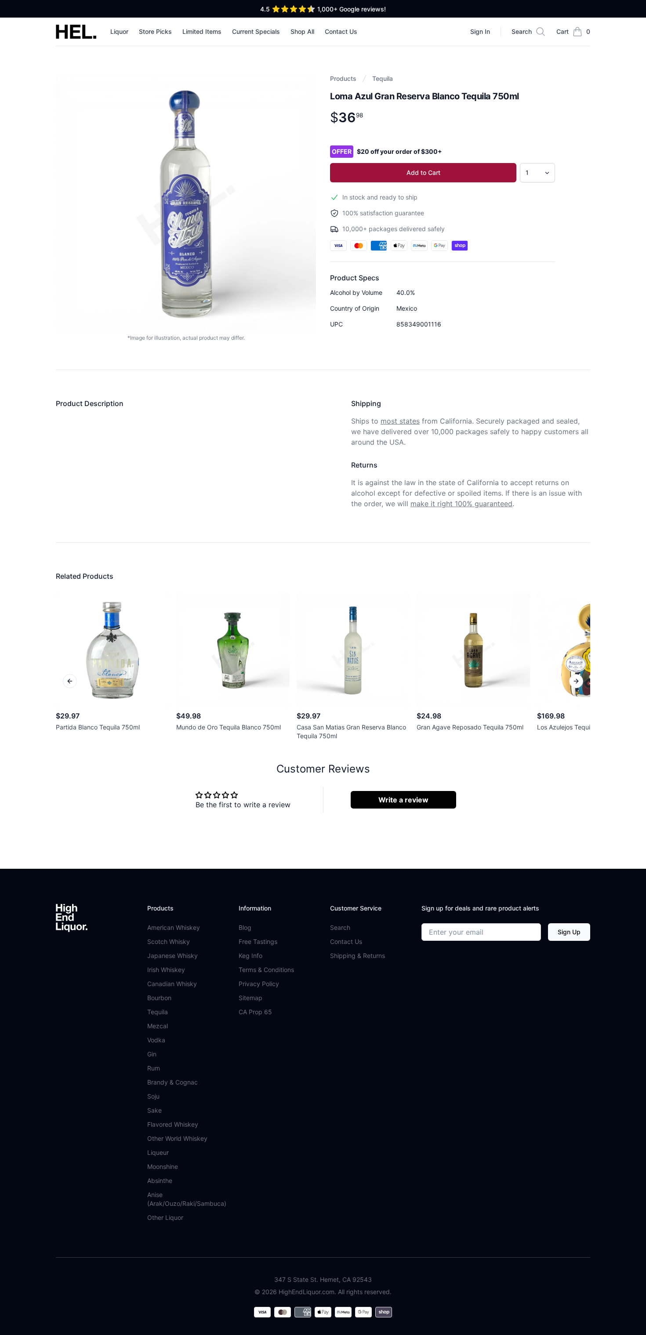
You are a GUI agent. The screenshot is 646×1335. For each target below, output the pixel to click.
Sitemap (250, 997)
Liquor (119, 31)
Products (343, 78)
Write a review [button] (403, 799)
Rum (153, 1068)
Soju (153, 1096)
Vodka (156, 1040)
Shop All (302, 31)
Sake (154, 1110)
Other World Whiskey (177, 1138)
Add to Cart (423, 172)
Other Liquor (165, 1217)
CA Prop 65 (255, 1012)
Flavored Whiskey (172, 1124)
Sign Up (569, 932)
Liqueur (158, 1152)
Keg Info (250, 955)
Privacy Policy (259, 983)
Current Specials (256, 31)
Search (340, 927)
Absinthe (159, 1180)
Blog (245, 927)
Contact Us (341, 31)
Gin (151, 1054)
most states (400, 421)
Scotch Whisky (168, 941)
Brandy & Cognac (172, 1082)
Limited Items (201, 31)
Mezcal (157, 1026)
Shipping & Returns (357, 955)
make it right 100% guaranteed (461, 503)
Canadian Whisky (172, 983)
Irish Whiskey (166, 969)
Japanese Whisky (172, 955)
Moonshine (162, 1166)
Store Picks (155, 31)
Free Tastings (258, 941)
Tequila (382, 78)
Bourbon (159, 997)
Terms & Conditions (266, 969)
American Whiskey (173, 927)
